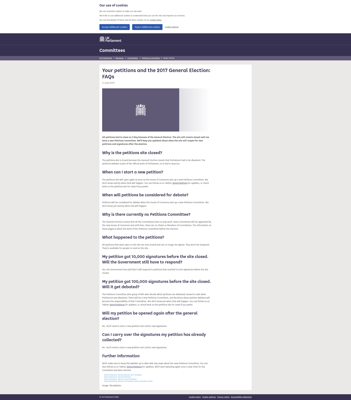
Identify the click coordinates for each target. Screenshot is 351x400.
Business (120, 58)
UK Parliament (105, 58)
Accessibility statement (241, 397)
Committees (112, 50)
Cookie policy (195, 397)
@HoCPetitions (179, 183)
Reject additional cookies (147, 27)
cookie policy (155, 20)
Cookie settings (172, 27)
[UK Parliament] (110, 39)
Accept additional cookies (114, 27)
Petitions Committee (151, 58)
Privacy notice (223, 397)
